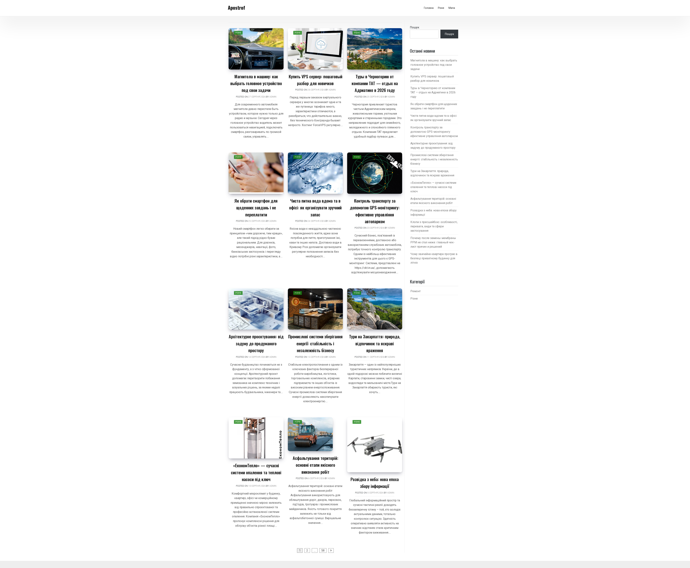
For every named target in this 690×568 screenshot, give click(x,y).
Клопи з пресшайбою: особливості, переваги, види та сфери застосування (433, 226)
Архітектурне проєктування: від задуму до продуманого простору (256, 343)
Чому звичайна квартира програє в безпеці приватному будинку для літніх (433, 258)
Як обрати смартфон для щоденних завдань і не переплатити (256, 207)
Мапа (451, 7)
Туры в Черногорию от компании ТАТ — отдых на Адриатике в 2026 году (375, 83)
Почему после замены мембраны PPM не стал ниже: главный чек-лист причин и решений (433, 242)
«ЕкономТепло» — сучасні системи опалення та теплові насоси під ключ (256, 472)
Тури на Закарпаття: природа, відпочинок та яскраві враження (374, 343)
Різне (441, 7)
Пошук (414, 27)
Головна (429, 7)
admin (272, 97)
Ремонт (415, 291)
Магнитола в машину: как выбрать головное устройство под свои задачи (256, 83)
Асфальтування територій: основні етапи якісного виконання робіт (315, 465)
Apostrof (236, 7)
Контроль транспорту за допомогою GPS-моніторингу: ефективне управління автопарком (434, 132)
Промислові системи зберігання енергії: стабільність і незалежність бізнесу (315, 343)
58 (323, 550)
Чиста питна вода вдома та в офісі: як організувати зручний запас (315, 207)
